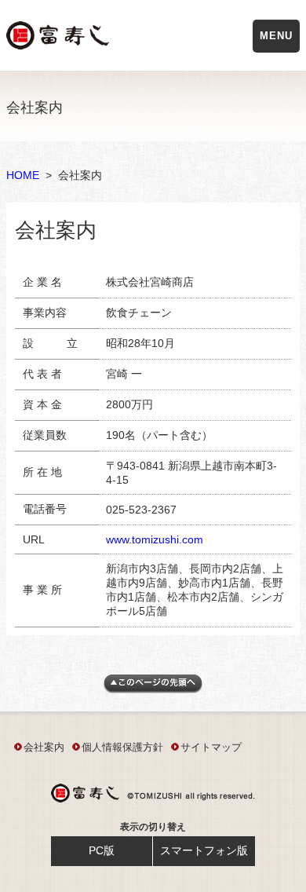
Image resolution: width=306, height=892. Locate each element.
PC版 (102, 850)
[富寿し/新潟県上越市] (59, 38)
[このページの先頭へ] (153, 689)
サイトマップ (211, 747)
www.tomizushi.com (154, 539)
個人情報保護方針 (122, 747)
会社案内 (44, 747)
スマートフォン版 (204, 850)
